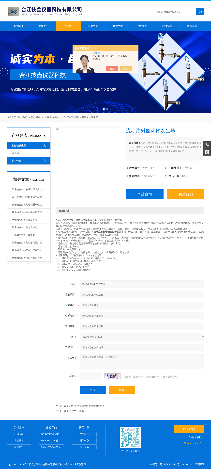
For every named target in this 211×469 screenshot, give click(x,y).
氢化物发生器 (54, 117)
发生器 (15, 153)
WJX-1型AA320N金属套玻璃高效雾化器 (52, 447)
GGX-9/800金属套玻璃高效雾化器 (52, 434)
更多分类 (16, 160)
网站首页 (19, 26)
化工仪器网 (80, 464)
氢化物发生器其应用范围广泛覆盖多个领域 (31, 242)
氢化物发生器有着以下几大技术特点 (30, 189)
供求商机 (143, 26)
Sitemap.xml (187, 464)
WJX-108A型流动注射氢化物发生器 (87, 406)
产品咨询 (144, 194)
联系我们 (192, 26)
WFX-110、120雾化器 (52, 440)
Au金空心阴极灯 (77, 411)
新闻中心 (93, 26)
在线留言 (167, 26)
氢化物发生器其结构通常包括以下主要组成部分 (31, 204)
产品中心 (68, 26)
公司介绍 (19, 434)
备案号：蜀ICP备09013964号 (164, 464)
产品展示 (35, 117)
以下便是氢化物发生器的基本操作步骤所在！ (31, 197)
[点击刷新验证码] (112, 376)
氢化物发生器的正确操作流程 (27, 212)
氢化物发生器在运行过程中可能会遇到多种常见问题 (31, 250)
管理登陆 (199, 464)
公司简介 (44, 26)
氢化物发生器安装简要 (23, 235)
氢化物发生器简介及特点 (24, 227)
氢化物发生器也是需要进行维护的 (29, 258)
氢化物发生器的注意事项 (24, 220)
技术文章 (118, 26)
